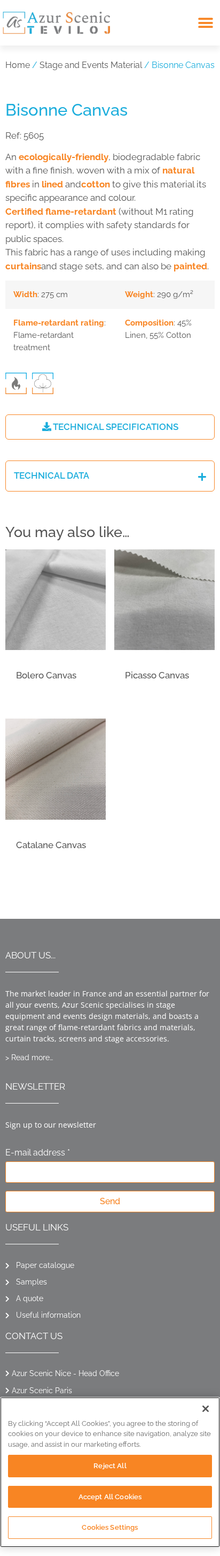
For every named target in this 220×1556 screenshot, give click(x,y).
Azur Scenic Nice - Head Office (65, 1373)
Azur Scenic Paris (42, 1390)
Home (17, 65)
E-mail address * (37, 1153)
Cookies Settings (110, 1527)
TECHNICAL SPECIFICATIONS (114, 426)
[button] (205, 23)
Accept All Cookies (110, 1497)
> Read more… (29, 1057)
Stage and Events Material (91, 65)
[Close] (205, 1409)
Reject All (109, 1466)
